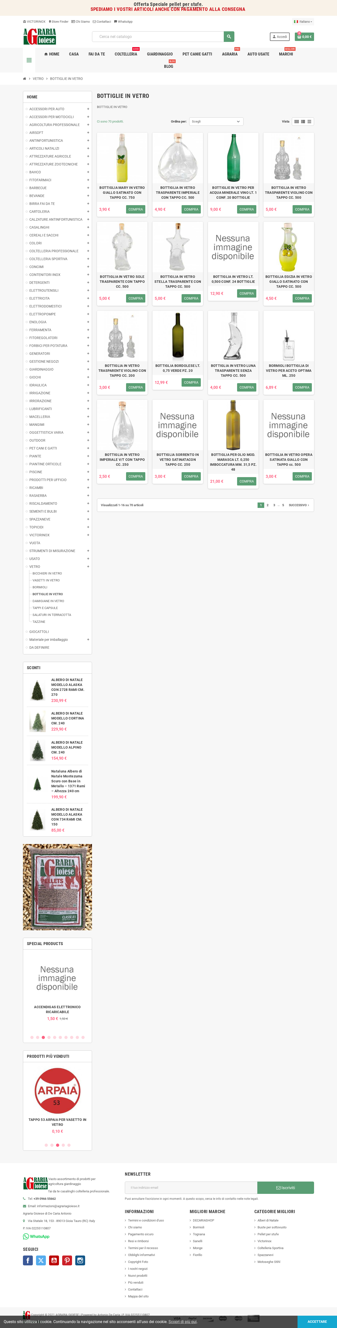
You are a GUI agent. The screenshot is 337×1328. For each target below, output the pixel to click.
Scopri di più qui (182, 1321)
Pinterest (67, 1260)
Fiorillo (197, 1255)
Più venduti (135, 1282)
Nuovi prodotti (137, 1275)
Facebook (28, 1260)
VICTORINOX (34, 21)
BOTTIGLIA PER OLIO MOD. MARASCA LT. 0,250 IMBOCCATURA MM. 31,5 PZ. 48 (233, 462)
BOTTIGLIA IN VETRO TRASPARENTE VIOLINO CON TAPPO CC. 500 (289, 192)
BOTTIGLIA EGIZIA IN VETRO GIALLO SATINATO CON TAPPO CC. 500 (288, 281)
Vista (285, 121)
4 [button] (49, 1037)
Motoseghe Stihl (269, 1262)
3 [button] (43, 1037)
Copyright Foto (138, 1262)
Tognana (199, 1234)
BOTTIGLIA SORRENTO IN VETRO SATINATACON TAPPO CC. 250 (178, 460)
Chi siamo (135, 1227)
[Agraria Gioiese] (40, 36)
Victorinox (264, 1241)
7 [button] (66, 1037)
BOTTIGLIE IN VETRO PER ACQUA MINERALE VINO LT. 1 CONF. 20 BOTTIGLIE (233, 192)
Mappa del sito (138, 1296)
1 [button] (32, 1037)
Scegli (196, 121)
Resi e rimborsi (138, 1241)
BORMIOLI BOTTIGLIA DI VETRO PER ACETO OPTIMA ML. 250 (288, 370)
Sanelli (197, 1241)
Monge (198, 1248)
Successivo (299, 505)
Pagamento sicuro (140, 1234)
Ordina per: (179, 121)
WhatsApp (123, 21)
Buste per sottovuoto (272, 1227)
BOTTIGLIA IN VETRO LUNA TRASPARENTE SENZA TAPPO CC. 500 (233, 370)
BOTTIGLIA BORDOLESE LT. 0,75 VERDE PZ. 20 (177, 368)
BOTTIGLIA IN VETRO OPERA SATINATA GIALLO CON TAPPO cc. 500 (288, 460)
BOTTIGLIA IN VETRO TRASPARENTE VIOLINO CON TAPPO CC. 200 (122, 370)
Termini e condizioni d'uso (146, 1220)
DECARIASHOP (203, 1220)
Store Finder (58, 21)
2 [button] (37, 1037)
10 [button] (83, 1037)
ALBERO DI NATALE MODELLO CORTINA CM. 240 (67, 718)
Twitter (41, 1260)
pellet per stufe (185, 4)
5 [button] (54, 1037)
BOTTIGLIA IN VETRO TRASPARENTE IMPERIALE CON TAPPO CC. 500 (178, 192)
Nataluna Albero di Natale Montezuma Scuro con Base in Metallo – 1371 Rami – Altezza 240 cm (68, 781)
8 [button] (71, 1037)
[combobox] (163, 36)
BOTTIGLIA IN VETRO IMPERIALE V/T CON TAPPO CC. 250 (122, 460)
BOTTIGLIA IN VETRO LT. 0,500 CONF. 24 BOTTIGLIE (233, 279)
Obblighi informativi (141, 1255)
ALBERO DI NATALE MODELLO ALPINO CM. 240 (67, 747)
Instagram (80, 1260)
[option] (57, 987)
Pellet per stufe (268, 1234)
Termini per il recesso (143, 1248)
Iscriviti (288, 1187)
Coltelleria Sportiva (270, 1248)
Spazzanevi (265, 1255)
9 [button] (77, 1037)
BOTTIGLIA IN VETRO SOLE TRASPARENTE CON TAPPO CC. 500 (122, 281)
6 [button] (60, 1037)
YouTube (54, 1260)
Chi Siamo (82, 21)
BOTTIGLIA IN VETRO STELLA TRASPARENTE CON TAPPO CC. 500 (177, 281)
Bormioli (198, 1227)
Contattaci (103, 21)
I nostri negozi (138, 1269)
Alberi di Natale (268, 1220)
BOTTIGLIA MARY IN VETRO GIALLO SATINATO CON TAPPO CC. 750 (122, 192)
